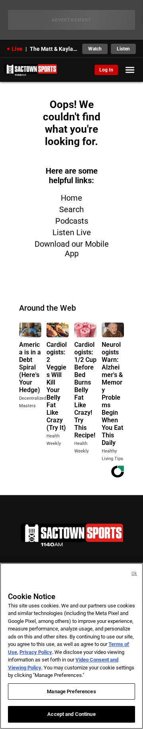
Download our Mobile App (72, 248)
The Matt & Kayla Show (53, 49)
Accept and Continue (71, 714)
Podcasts (71, 221)
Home (71, 198)
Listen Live (71, 232)
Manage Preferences (71, 691)
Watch (95, 49)
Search (71, 209)
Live (17, 49)
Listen (123, 49)
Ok (134, 573)
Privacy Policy (35, 652)
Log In (106, 70)
